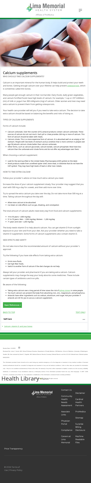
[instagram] (81, 467)
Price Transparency (13, 449)
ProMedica (80, 412)
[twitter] (86, 467)
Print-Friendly (80, 69)
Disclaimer (80, 393)
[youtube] (86, 470)
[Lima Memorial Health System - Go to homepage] (45, 9)
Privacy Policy (15, 470)
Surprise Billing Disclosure (80, 427)
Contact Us (66, 390)
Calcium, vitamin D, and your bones (18, 326)
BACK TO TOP (9, 312)
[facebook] (76, 467)
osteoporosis (73, 85)
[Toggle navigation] (80, 10)
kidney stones (64, 290)
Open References (12, 305)
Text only (80, 312)
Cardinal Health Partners (79, 402)
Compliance (66, 430)
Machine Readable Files (79, 439)
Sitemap (79, 418)
